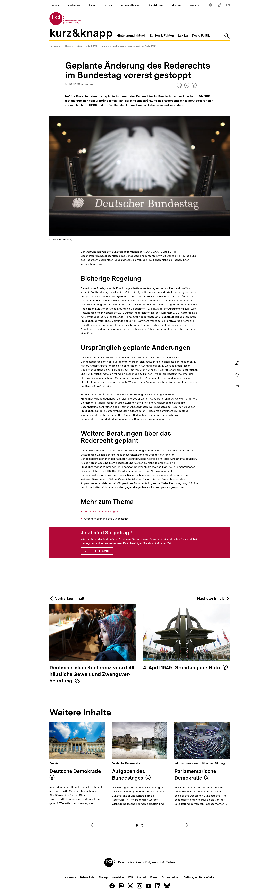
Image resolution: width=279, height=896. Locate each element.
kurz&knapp (55, 46)
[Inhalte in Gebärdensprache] (219, 5)
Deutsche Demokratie (75, 771)
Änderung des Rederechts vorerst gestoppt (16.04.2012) (128, 46)
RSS (130, 877)
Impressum (70, 877)
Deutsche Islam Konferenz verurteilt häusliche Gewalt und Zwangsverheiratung (92, 674)
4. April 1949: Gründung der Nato (182, 668)
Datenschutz (87, 877)
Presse (153, 877)
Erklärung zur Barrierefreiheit (199, 877)
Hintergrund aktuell (74, 46)
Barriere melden (170, 877)
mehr (195, 4)
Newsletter (118, 877)
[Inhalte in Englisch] (228, 5)
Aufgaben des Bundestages (101, 511)
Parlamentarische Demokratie (195, 774)
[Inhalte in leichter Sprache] (210, 5)
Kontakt (141, 877)
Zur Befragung (97, 551)
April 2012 (92, 46)
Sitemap (103, 877)
